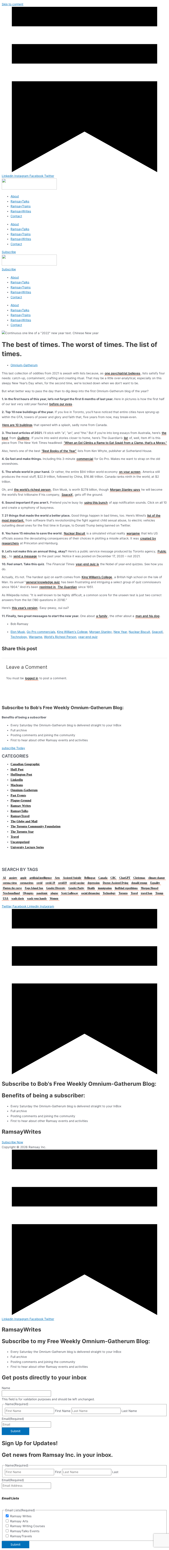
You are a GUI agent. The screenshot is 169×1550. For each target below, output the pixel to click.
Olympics (28, 893)
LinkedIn (17, 779)
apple (23, 877)
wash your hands (37, 898)
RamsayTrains (21, 206)
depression (94, 882)
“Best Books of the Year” (59, 451)
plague (54, 893)
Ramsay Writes (21, 805)
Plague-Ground (21, 800)
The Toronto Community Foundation (36, 826)
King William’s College (97, 577)
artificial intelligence (40, 877)
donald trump (139, 882)
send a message (25, 556)
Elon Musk (18, 632)
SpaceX (67, 494)
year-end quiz (87, 637)
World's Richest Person (60, 637)
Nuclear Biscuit (74, 533)
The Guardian (67, 587)
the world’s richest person (32, 489)
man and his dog (147, 616)
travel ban (146, 893)
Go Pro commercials (41, 632)
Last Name (129, 1411)
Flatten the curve (12, 888)
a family (101, 616)
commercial (85, 459)
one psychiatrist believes (122, 373)
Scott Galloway (69, 893)
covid (39, 882)
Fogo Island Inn (34, 888)
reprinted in (48, 587)
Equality (155, 882)
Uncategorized (20, 842)
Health (91, 888)
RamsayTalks (20, 201)
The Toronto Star (22, 831)
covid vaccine (77, 882)
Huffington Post (21, 774)
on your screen (129, 472)
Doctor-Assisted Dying (115, 882)
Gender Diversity (55, 888)
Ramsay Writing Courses (27, 1526)
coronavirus (26, 882)
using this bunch (96, 502)
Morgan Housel (149, 888)
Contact (16, 216)
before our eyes (60, 404)
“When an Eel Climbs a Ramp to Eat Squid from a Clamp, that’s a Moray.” (115, 442)
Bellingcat (89, 877)
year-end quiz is (87, 564)
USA (5, 898)
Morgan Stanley (100, 632)
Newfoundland (11, 893)
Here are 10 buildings (17, 425)
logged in (31, 678)
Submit (15, 1431)
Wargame (35, 637)
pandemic (42, 893)
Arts (57, 877)
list (126, 438)
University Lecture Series (27, 847)
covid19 (62, 882)
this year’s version (24, 608)
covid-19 (50, 882)
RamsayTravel (20, 816)
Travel (15, 836)
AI (4, 877)
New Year (120, 632)
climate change (156, 877)
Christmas (139, 877)
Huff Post (17, 769)
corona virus (10, 882)
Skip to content (12, 4)
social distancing (90, 893)
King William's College (72, 632)
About (15, 196)
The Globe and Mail (24, 821)
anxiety (13, 877)
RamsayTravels (21, 1536)
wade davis (17, 898)
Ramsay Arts (19, 1521)
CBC (113, 877)
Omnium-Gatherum (24, 365)
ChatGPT (124, 877)
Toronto (123, 893)
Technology (19, 637)
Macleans (17, 785)
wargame (133, 533)
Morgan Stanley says (125, 489)
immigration (105, 888)
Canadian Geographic (25, 764)
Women (54, 898)
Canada (102, 877)
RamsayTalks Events (24, 1531)
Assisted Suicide (72, 877)
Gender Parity (76, 888)
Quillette (23, 438)
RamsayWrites (21, 211)
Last (115, 1472)
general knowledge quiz (43, 582)
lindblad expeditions (126, 888)
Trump (159, 893)
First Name (62, 1411)
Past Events (18, 795)
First (58, 1472)
